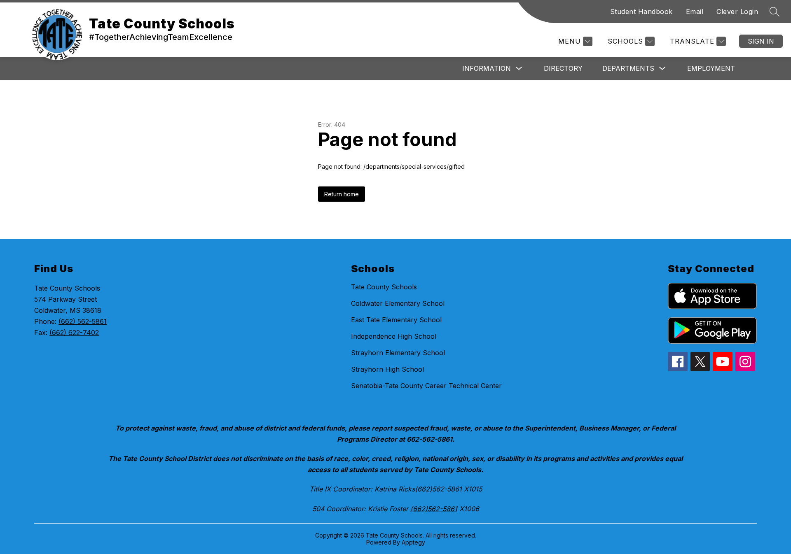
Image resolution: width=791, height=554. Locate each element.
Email (695, 11)
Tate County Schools (384, 287)
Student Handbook (641, 11)
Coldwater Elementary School (398, 303)
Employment (711, 68)
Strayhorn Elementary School (398, 353)
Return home (341, 194)
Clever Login (737, 11)
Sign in (761, 41)
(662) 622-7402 (74, 332)
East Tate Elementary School (396, 320)
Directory (563, 68)
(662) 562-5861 (83, 321)
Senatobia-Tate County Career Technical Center (426, 386)
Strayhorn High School (387, 369)
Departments (628, 68)
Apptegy (413, 542)
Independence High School (393, 336)
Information (486, 68)
